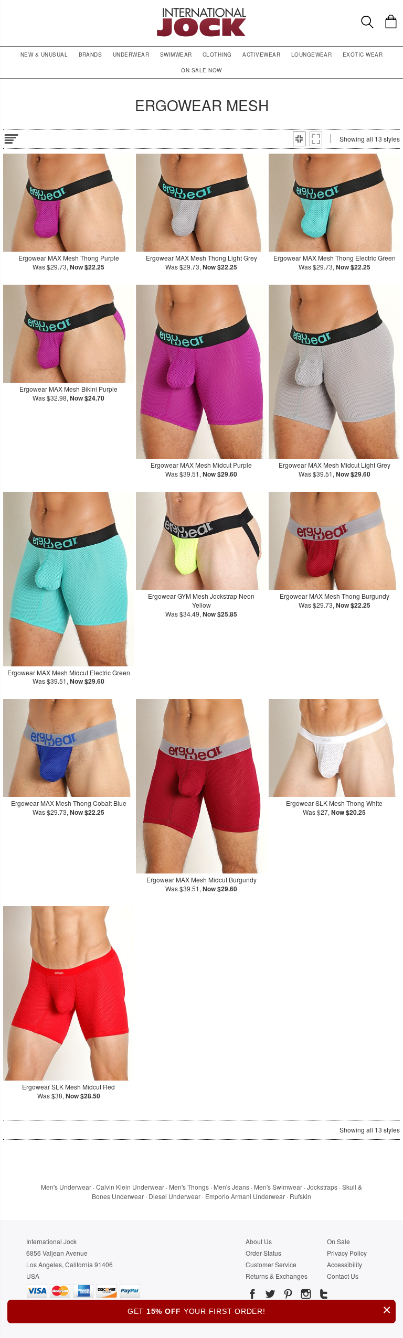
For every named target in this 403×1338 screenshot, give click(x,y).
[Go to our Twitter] (269, 1295)
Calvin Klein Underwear (130, 1186)
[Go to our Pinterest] (287, 1295)
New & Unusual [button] (44, 54)
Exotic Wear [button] (363, 54)
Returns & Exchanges (276, 1275)
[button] (299, 139)
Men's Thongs (189, 1186)
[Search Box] (367, 22)
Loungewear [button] (311, 54)
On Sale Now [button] (201, 70)
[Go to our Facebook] (252, 1295)
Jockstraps (322, 1186)
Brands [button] (90, 54)
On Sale (338, 1241)
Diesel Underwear (174, 1196)
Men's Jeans (231, 1186)
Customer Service (271, 1264)
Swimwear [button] (176, 54)
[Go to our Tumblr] (323, 1295)
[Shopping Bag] (391, 21)
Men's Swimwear (278, 1186)
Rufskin (300, 1196)
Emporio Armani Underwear (245, 1196)
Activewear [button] (261, 54)
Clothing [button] (217, 54)
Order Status (263, 1252)
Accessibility (344, 1264)
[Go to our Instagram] (305, 1295)
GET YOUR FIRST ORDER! (259, 1310)
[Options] (11, 137)
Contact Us (342, 1275)
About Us (259, 1241)
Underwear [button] (131, 54)
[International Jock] (201, 10)
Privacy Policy (347, 1252)
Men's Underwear (66, 1186)
